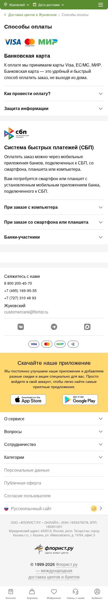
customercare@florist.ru (26, 312)
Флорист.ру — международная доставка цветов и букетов (54, 570)
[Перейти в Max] (87, 327)
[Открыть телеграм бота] (54, 327)
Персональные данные (27, 470)
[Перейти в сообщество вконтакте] (20, 327)
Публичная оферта (22, 483)
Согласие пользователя (27, 496)
